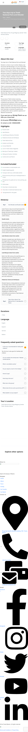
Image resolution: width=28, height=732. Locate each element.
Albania (8, 17)
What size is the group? (8, 383)
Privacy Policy (15, 730)
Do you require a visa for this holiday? (12, 369)
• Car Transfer (3, 489)
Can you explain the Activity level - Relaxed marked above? (13, 358)
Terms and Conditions (5, 730)
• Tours (1, 484)
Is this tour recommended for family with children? (13, 347)
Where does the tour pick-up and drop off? (13, 388)
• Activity (2, 486)
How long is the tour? (8, 378)
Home (4, 17)
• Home (2, 478)
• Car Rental (3, 492)
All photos (23, 27)
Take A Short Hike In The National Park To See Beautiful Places (13, 301)
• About (2, 481)
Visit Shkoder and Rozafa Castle (13, 204)
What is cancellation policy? (9, 364)
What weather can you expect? (10, 392)
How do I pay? (6, 373)
